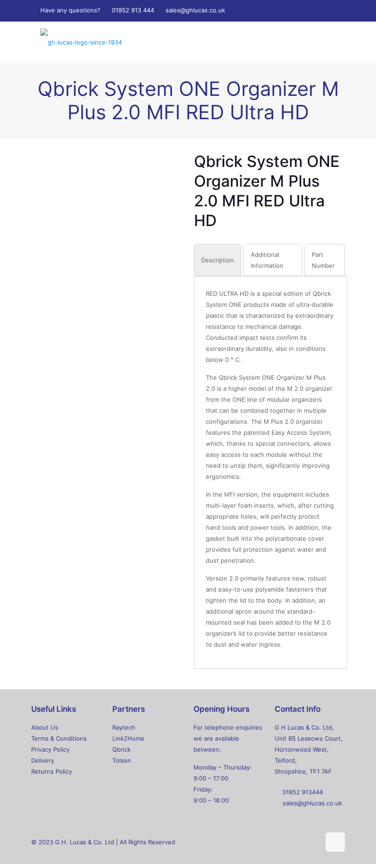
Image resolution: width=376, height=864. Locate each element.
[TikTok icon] (330, 10)
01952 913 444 (133, 10)
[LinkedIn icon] (307, 10)
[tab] (217, 260)
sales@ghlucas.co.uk (195, 10)
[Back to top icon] (335, 842)
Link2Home (128, 738)
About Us (44, 727)
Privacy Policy (50, 749)
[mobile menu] (330, 42)
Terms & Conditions (59, 738)
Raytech (123, 727)
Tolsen (121, 760)
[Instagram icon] (318, 10)
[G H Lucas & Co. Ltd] (81, 42)
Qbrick (121, 749)
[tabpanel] (270, 469)
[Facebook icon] (284, 10)
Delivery (42, 760)
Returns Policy (51, 771)
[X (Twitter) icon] (296, 10)
